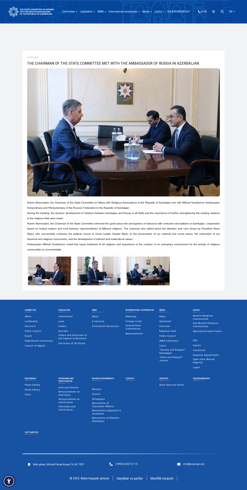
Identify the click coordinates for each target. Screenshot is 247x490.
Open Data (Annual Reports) (204, 361)
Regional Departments (206, 355)
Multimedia (30, 379)
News (162, 316)
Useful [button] (158, 11)
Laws (61, 321)
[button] (9, 481)
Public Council (33, 331)
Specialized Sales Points (207, 331)
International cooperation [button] (123, 11)
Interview (164, 326)
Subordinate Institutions (39, 341)
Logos (196, 367)
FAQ (195, 340)
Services (163, 379)
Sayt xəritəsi (31, 432)
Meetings (131, 316)
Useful (196, 310)
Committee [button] (68, 11)
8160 (204, 11)
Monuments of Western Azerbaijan (105, 419)
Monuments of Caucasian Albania (103, 405)
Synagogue (98, 399)
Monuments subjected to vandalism (106, 412)
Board (28, 336)
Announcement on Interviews (69, 393)
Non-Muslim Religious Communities (205, 325)
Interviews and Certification (66, 380)
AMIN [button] (100, 11)
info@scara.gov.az (193, 464)
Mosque (96, 389)
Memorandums (134, 333)
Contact (130, 379)
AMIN (94, 310)
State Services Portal (171, 385)
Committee (30, 310)
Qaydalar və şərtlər (130, 478)
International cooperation (140, 310)
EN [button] (231, 11)
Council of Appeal (35, 345)
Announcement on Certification (69, 401)
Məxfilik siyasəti (161, 478)
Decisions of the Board (71, 343)
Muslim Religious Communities (203, 317)
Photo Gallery (32, 385)
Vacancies (199, 350)
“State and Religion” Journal (171, 359)
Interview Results (68, 387)
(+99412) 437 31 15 (126, 464)
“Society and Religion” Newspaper (172, 351)
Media (162, 310)
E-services (98, 321)
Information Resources (105, 326)
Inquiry (197, 345)
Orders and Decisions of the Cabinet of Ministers (72, 337)
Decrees (63, 331)
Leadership (31, 321)
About (28, 316)
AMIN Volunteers (169, 341)
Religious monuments (103, 379)
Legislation (64, 310)
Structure (30, 326)
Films (28, 394)
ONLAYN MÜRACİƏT (178, 11)
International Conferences (133, 327)
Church (96, 394)
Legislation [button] (86, 11)
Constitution (65, 316)
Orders (62, 326)
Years (162, 345)
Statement (165, 321)
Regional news (167, 331)
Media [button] (146, 11)
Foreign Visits (134, 321)
